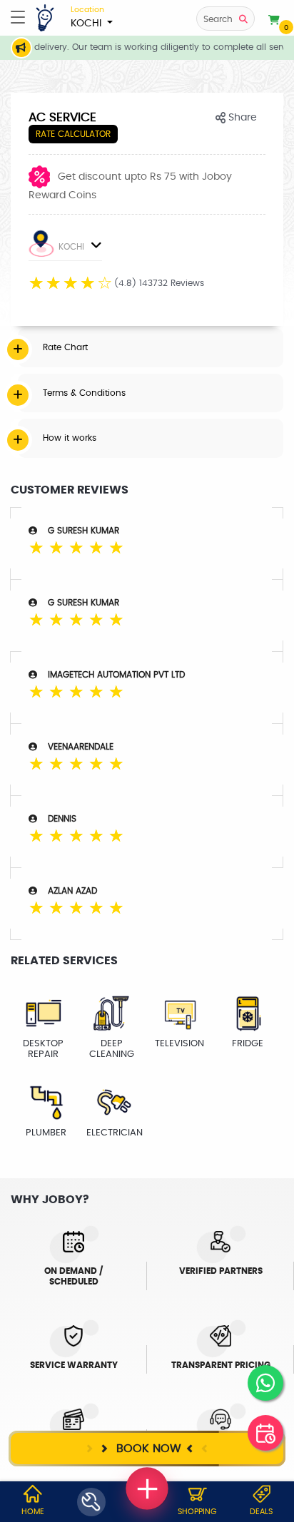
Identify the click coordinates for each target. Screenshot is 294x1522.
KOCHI (87, 17)
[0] (274, 21)
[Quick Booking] (265, 1433)
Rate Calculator (73, 134)
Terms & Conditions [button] (84, 393)
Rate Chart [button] (65, 347)
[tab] (150, 347)
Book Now (147, 1448)
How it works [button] (69, 438)
